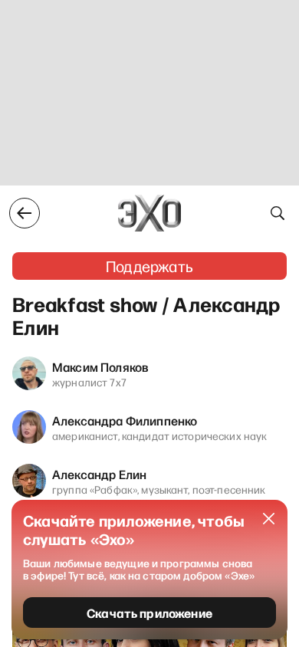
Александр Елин (99, 474)
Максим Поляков (100, 366)
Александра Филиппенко (124, 420)
